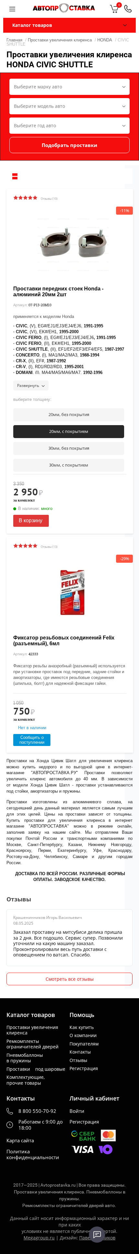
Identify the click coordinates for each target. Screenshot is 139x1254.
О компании (83, 1035)
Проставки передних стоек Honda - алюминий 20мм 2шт (58, 291)
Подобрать (69, 145)
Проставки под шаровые (35, 1069)
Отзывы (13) (49, 547)
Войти (77, 1111)
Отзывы (78, 1060)
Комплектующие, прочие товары (25, 1080)
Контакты (80, 1052)
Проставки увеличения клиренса (32, 1030)
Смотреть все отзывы (70, 979)
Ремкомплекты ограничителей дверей (32, 1044)
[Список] (15, 176)
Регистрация (84, 1068)
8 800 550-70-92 (37, 1111)
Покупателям (84, 1044)
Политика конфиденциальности (32, 1154)
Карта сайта (20, 1140)
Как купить (82, 1027)
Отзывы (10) (49, 199)
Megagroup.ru (39, 1238)
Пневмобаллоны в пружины (24, 1058)
